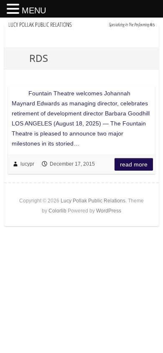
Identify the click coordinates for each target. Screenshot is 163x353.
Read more (134, 164)
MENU (34, 10)
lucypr (27, 164)
